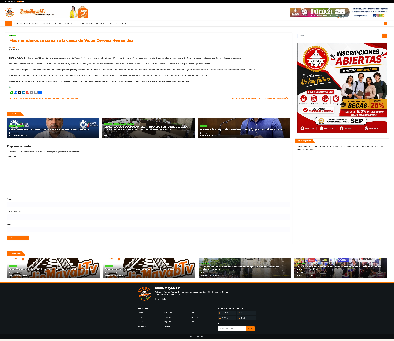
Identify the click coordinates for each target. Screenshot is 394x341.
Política (67, 23)
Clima (110, 23)
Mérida (35, 23)
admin (14, 47)
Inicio (15, 23)
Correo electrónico (14, 212)
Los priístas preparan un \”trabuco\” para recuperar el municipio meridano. (45, 98)
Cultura (89, 23)
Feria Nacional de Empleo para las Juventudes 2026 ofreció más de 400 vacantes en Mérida (339, 268)
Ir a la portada (160, 299)
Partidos (12, 126)
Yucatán (57, 23)
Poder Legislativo (119, 123)
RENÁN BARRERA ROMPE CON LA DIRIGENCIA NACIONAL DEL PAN (49, 129)
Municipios (45, 23)
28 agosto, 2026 (208, 272)
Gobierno (24, 23)
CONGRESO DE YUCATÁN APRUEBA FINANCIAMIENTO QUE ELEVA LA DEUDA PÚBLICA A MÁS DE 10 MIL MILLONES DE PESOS (145, 128)
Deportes (167, 326)
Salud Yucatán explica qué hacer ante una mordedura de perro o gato (51, 269)
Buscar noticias (223, 324)
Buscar (250, 328)
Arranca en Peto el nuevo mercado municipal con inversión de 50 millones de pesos (240, 268)
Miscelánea (120, 23)
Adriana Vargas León (19, 135)
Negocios (100, 23)
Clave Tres (79, 23)
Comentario (12, 156)
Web (9, 224)
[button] (337, 17)
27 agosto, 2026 (304, 272)
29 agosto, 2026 (16, 272)
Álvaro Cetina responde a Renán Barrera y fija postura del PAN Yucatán (242, 129)
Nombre (10, 199)
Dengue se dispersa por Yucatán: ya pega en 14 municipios (140, 269)
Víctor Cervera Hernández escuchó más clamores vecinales (259, 98)
